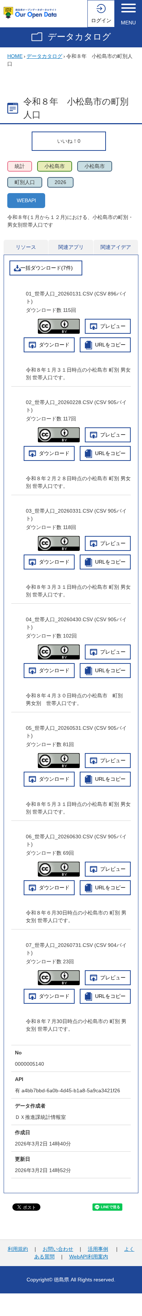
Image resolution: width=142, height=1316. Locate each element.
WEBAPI (26, 200)
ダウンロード (54, 345)
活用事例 (98, 1249)
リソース (26, 247)
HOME (15, 56)
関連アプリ (71, 247)
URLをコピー (110, 345)
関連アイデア (115, 247)
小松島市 (54, 166)
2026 (60, 182)
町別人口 (25, 182)
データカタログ (79, 37)
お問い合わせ (58, 1249)
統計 (20, 166)
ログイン (101, 20)
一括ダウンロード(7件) (46, 268)
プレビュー (113, 326)
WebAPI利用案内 (88, 1257)
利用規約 (18, 1249)
